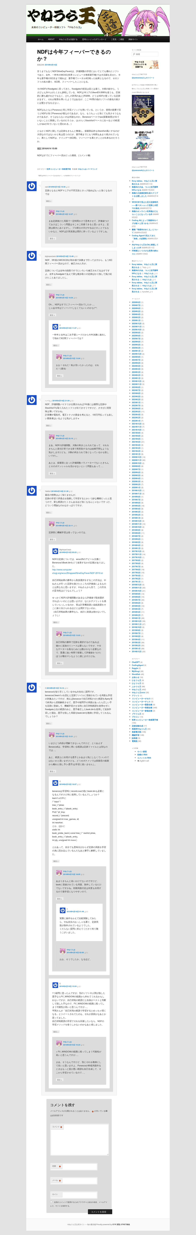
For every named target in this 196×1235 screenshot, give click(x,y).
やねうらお (82, 169)
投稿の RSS (142, 754)
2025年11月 (137, 326)
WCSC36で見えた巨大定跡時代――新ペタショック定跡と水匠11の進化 (145, 205)
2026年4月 (136, 314)
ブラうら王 (136, 713)
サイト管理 (142, 751)
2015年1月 (136, 648)
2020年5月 (136, 475)
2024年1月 (136, 378)
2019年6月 (136, 502)
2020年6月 (136, 472)
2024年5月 (136, 366)
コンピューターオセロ (141, 698)
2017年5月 (136, 572)
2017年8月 (136, 563)
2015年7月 (136, 633)
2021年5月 (136, 441)
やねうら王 (136, 689)
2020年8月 (136, 466)
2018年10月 (137, 527)
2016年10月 (137, 590)
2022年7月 (136, 405)
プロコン (135, 716)
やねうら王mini (138, 692)
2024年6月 (136, 362)
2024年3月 (136, 372)
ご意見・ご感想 (117, 39)
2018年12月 (137, 521)
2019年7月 (136, 499)
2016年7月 (136, 599)
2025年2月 (136, 347)
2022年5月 (136, 411)
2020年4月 (136, 478)
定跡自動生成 (137, 725)
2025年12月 (137, 323)
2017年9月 (136, 560)
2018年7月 (136, 536)
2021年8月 (136, 435)
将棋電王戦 (136, 731)
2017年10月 (137, 557)
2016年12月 (137, 584)
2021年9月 (136, 432)
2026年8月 (136, 302)
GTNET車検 (125, 1224)
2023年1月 (136, 402)
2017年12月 (137, 551)
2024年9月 (136, 356)
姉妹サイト (133, 39)
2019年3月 (136, 511)
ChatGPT (136, 662)
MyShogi (136, 671)
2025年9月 (136, 332)
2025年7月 (136, 338)
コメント (57, 1126)
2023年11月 (137, 384)
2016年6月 (136, 602)
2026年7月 (136, 305)
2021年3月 (136, 448)
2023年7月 (136, 390)
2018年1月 (136, 548)
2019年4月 (136, 508)
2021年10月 (137, 429)
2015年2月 (136, 645)
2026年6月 (136, 308)
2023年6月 (136, 393)
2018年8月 (136, 533)
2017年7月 (136, 566)
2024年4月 (136, 369)
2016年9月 (136, 593)
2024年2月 (136, 375)
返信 (48, 201)
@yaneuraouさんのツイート (143, 77)
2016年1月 (136, 618)
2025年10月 (137, 329)
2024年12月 (137, 353)
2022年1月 (136, 420)
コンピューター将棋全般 (142, 707)
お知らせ (135, 677)
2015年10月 (137, 627)
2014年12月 (137, 651)
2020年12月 (137, 457)
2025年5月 (136, 344)
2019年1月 (136, 517)
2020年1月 (136, 487)
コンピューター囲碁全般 (142, 704)
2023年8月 (136, 387)
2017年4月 (136, 575)
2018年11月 (137, 524)
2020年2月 (136, 484)
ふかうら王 (136, 686)
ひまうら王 (136, 680)
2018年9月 (136, 530)
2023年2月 (136, 399)
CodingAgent (137, 665)
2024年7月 (136, 359)
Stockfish (136, 674)
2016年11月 (137, 587)
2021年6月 (136, 438)
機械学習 (135, 735)
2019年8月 (136, 496)
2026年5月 (136, 311)
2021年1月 (136, 454)
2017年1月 (136, 581)
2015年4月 (136, 639)
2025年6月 (136, 341)
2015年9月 (136, 630)
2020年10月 (137, 463)
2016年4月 (136, 609)
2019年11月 (137, 493)
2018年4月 (136, 545)
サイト (55, 1194)
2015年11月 (137, 624)
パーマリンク (92, 169)
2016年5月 (136, 605)
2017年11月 (137, 554)
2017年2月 (136, 578)
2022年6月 (136, 408)
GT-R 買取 (116, 1224)
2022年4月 (136, 414)
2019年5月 (136, 505)
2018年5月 (136, 542)
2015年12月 (137, 621)
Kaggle (135, 668)
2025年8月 (136, 335)
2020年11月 (137, 460)
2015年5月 (136, 636)
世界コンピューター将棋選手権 (59, 169)
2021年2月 (136, 451)
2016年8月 (136, 596)
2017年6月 (136, 569)
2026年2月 (136, 317)
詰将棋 (134, 738)
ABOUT (51, 39)
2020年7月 (136, 469)
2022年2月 (136, 417)
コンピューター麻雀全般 (142, 710)
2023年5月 (136, 396)
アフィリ (135, 695)
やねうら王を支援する (68, 39)
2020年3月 (136, 481)
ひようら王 (136, 683)
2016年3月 (136, 612)
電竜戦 (134, 741)
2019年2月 (136, 514)
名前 (56, 1166)
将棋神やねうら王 (139, 728)
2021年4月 (136, 445)
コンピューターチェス (141, 701)
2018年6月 (136, 539)
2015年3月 (136, 642)
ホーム (40, 39)
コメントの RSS (144, 757)
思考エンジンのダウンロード (94, 39)
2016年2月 (136, 615)
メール (56, 1180)
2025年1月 (136, 350)
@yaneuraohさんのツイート (143, 170)
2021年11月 (137, 426)
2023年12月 (137, 381)
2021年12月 (137, 423)
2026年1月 (136, 320)
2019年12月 (137, 490)
